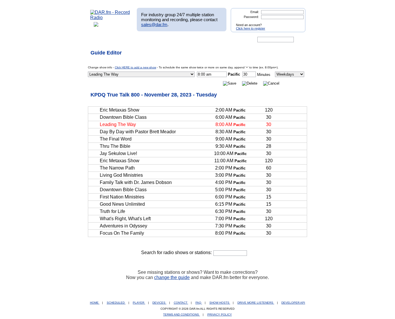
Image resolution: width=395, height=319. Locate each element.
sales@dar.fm (154, 24)
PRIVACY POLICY (219, 314)
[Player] (156, 40)
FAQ (198, 302)
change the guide (172, 277)
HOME (94, 302)
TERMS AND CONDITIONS (181, 314)
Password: (251, 17)
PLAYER (139, 302)
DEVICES (159, 302)
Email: (254, 12)
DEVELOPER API (293, 302)
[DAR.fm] (110, 17)
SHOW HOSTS (219, 302)
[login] (296, 22)
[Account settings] (225, 40)
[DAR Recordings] (128, 40)
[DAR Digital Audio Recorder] (100, 40)
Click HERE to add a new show (135, 67)
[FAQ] (202, 40)
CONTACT (181, 302)
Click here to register (250, 28)
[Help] (180, 40)
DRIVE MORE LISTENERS (255, 302)
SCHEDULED (116, 302)
